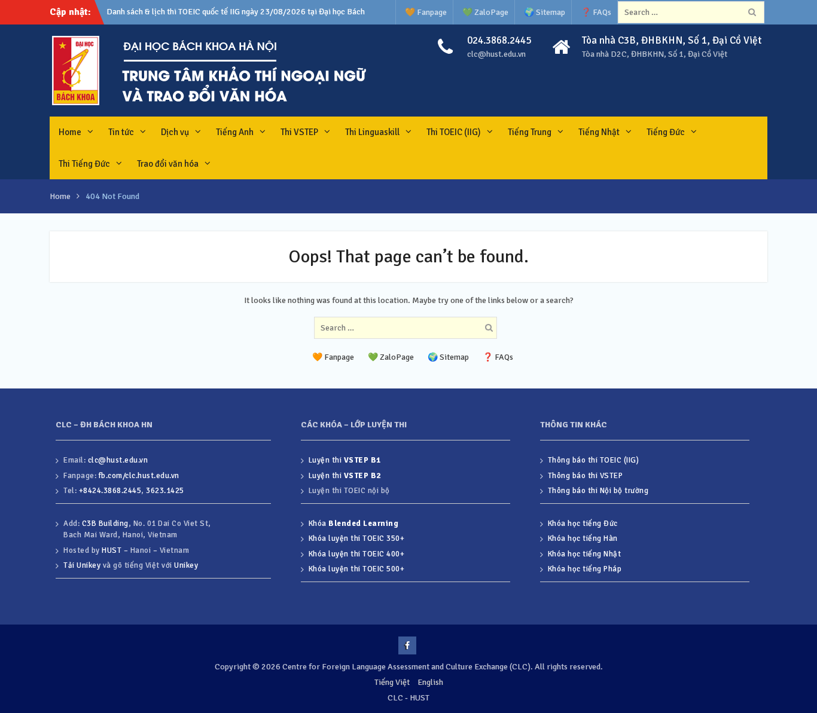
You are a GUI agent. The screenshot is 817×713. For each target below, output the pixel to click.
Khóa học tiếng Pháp (585, 569)
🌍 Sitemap (544, 12)
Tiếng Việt (392, 682)
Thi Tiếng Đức (84, 163)
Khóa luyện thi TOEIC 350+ (357, 538)
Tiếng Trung (529, 132)
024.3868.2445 (499, 40)
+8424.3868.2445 (110, 490)
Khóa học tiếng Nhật (584, 554)
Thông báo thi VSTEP (585, 476)
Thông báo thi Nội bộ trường (598, 490)
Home (70, 132)
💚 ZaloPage (485, 12)
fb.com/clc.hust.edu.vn (139, 476)
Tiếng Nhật (599, 132)
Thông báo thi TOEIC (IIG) (593, 460)
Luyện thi (345, 460)
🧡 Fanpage (426, 12)
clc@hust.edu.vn (496, 54)
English (430, 682)
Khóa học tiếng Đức (583, 523)
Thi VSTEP (299, 132)
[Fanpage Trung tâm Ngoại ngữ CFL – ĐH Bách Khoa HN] (407, 645)
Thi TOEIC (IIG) (453, 132)
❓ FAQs (596, 12)
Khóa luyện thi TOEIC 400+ (357, 554)
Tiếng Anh (235, 132)
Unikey (186, 565)
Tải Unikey (81, 565)
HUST (111, 550)
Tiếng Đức (666, 132)
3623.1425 (165, 490)
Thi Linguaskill (372, 132)
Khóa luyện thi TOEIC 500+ (357, 569)
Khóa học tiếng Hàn (583, 538)
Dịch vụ (175, 132)
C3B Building (105, 523)
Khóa (354, 523)
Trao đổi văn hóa (168, 163)
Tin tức (121, 132)
